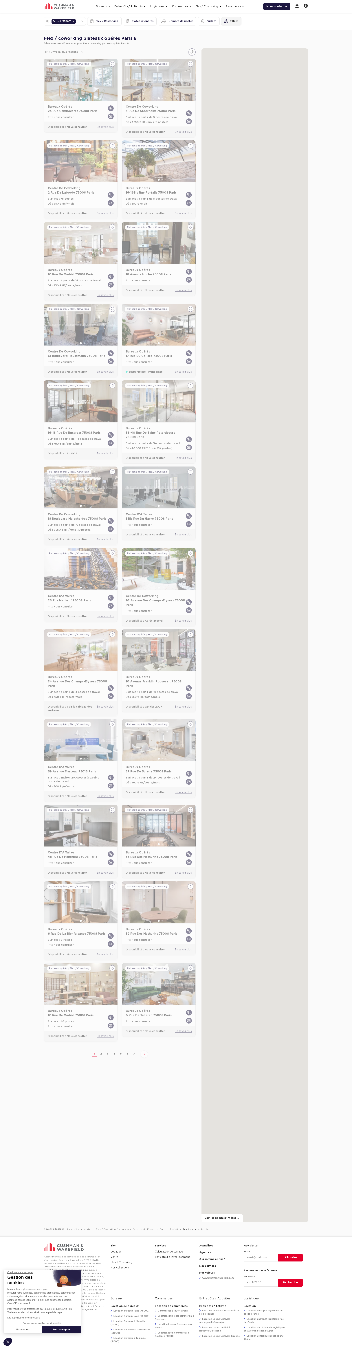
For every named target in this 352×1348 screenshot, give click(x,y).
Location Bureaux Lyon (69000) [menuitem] (131, 1316)
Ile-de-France (148, 1229)
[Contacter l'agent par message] (111, 116)
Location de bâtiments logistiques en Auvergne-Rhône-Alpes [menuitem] (264, 1329)
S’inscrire (291, 1257)
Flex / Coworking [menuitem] (121, 1262)
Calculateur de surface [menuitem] (169, 1251)
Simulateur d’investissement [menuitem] (172, 1257)
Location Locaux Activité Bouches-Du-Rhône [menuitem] (214, 1329)
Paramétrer (23, 1329)
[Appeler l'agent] (111, 108)
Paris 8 (174, 1229)
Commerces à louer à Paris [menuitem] (172, 1311)
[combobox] (76, 21)
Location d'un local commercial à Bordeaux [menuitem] (174, 1317)
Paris (163, 1229)
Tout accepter (61, 1329)
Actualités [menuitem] (206, 1245)
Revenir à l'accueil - (55, 1229)
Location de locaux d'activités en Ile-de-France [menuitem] (219, 1312)
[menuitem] (297, 6)
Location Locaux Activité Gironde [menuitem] (220, 1336)
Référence (249, 1276)
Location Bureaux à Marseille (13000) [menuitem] (128, 1323)
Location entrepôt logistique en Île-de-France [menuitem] (263, 1312)
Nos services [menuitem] (207, 1266)
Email (247, 1251)
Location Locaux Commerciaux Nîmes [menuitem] (173, 1326)
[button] (74, 21)
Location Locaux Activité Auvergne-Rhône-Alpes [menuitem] (214, 1320)
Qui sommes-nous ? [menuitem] (212, 1259)
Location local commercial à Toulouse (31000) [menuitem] (172, 1334)
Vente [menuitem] (114, 1257)
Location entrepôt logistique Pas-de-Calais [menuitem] (264, 1320)
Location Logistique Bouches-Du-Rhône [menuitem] (264, 1337)
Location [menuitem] (116, 1251)
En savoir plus (105, 127)
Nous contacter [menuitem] (276, 6)
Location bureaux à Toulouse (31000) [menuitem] (128, 1340)
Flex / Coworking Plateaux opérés (116, 1229)
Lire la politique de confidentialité (23, 1317)
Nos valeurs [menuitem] (207, 1273)
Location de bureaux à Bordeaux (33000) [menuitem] (130, 1331)
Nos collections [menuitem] (120, 1267)
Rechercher (290, 1282)
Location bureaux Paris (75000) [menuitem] (131, 1311)
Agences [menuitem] (205, 1252)
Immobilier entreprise (79, 1229)
